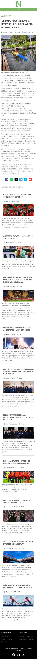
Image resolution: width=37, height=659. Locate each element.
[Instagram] (18, 655)
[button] (18, 9)
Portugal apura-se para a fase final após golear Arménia (18, 501)
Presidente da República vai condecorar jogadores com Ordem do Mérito (18, 417)
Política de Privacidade (26, 639)
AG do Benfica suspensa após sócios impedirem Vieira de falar (18, 543)
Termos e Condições (26, 636)
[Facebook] (13, 655)
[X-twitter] (23, 655)
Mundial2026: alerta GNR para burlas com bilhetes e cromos (18, 196)
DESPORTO (6, 16)
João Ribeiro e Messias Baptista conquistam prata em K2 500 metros (18, 586)
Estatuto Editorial (6, 639)
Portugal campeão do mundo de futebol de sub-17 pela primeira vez (18, 462)
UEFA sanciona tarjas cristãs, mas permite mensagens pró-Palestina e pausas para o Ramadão (18, 280)
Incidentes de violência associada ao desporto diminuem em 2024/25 (17, 329)
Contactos (4, 642)
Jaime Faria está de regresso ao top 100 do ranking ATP (18, 237)
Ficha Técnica (5, 636)
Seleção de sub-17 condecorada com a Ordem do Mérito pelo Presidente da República (18, 371)
